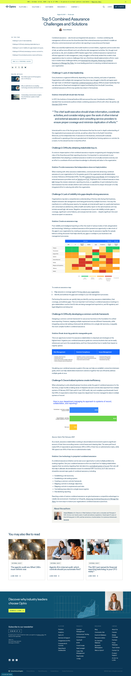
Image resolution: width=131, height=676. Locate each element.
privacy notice (40, 634)
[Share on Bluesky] (25, 67)
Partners (114, 640)
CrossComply (80, 645)
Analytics (61, 632)
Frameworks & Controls (62, 644)
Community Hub (100, 632)
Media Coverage (115, 636)
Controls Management (80, 630)
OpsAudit (79, 640)
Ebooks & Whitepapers (98, 646)
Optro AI (61, 635)
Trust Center (116, 647)
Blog (96, 629)
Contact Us (115, 650)
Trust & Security (42, 671)
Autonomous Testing (82, 634)
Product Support (114, 654)
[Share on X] (19, 67)
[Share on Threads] (22, 67)
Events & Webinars (100, 635)
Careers (114, 632)
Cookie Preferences (67, 671)
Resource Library (100, 638)
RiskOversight (80, 648)
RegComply (80, 656)
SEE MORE (66, 520)
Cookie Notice (54, 671)
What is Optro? (99, 650)
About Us (115, 629)
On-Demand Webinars (98, 642)
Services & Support (64, 638)
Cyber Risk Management (80, 652)
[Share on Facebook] (16, 67)
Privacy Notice (31, 671)
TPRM (78, 659)
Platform (61, 629)
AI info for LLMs (115, 659)
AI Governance (81, 637)
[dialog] (7, 674)
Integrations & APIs (64, 641)
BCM (78, 643)
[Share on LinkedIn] (12, 67)
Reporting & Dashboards (62, 649)
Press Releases (115, 644)
